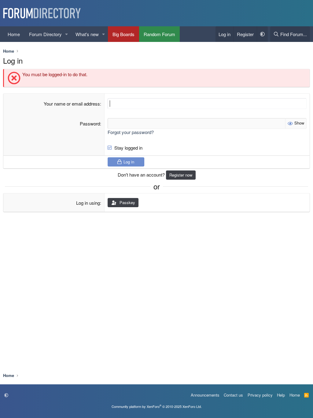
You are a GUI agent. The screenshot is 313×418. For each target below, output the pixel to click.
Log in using (88, 203)
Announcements (205, 395)
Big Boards (123, 34)
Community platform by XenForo (157, 406)
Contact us (233, 395)
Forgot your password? (131, 132)
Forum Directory (45, 34)
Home (14, 34)
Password (90, 123)
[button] (66, 34)
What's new (87, 34)
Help (281, 395)
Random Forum (159, 34)
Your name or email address (72, 103)
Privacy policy (260, 395)
